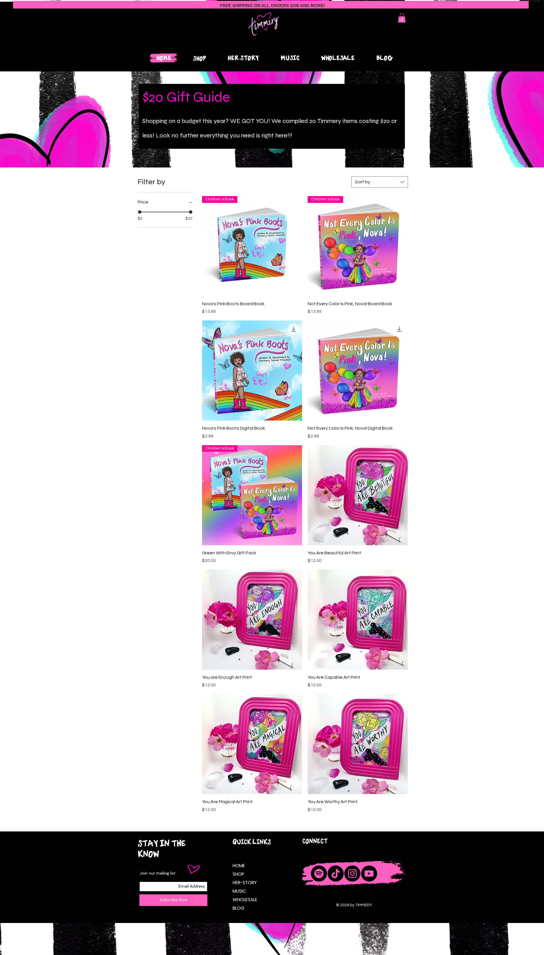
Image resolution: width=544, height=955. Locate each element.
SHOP (238, 874)
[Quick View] (252, 371)
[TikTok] (336, 873)
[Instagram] (352, 873)
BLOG (238, 908)
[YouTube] (369, 873)
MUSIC (239, 891)
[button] (402, 17)
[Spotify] (319, 873)
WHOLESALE (244, 899)
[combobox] (379, 182)
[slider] (139, 212)
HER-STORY (244, 882)
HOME (239, 865)
